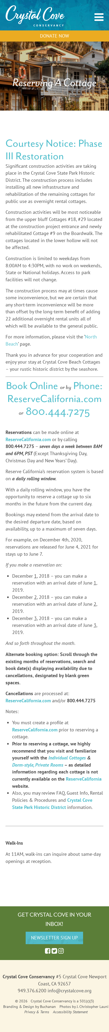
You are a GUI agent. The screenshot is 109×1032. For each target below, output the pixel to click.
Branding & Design (18, 1006)
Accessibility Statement (70, 1012)
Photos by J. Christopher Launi (84, 1006)
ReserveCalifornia (84, 779)
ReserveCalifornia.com (54, 398)
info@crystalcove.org (70, 991)
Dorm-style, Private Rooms (37, 765)
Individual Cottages (67, 758)
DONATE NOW (54, 36)
